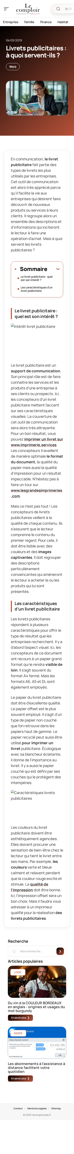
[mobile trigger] (7, 9)
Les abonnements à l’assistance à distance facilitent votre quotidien (36, 1067)
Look (18, 972)
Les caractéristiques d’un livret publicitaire (36, 289)
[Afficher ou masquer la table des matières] (53, 268)
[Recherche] (58, 9)
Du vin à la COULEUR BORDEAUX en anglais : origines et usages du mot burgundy (36, 1006)
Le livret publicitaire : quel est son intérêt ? (36, 278)
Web (12, 67)
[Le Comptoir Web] (28, 9)
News (18, 1033)
